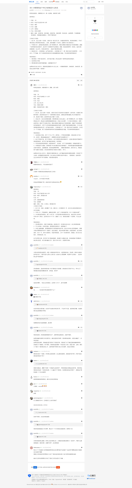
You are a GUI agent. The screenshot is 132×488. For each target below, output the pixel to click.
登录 (102, 1)
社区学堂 (51, 1)
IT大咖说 (75, 479)
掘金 (53, 479)
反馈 (54, 474)
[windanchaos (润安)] (31, 85)
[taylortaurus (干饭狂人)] (31, 162)
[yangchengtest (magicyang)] (31, 187)
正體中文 (39, 481)
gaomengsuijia (38, 398)
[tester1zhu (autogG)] (31, 169)
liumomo (36, 287)
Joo (34, 384)
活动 (63, 1)
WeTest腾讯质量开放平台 (42, 479)
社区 (37, 1)
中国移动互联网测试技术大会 (46, 474)
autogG (36, 169)
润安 (35, 85)
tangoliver (36, 391)
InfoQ (50, 479)
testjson (36, 351)
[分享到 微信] (97, 30)
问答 (42, 1)
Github (58, 474)
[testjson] (31, 351)
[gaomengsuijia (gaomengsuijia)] (31, 398)
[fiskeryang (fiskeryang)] (31, 447)
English (43, 481)
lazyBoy (36, 176)
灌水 (31, 8)
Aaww (35, 294)
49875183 (36, 301)
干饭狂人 (36, 162)
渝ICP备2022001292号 (45, 484)
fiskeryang (47, 10)
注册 (99, 1)
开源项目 (57, 1)
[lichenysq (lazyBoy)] (31, 176)
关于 (33, 474)
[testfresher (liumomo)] (31, 287)
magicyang (37, 186)
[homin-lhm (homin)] (31, 377)
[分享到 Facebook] (95, 30)
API (61, 474)
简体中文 (34, 481)
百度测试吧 (69, 479)
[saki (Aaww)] (31, 294)
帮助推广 (65, 474)
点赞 (81, 80)
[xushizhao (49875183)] (31, 301)
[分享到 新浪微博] (94, 30)
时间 (78, 80)
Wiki (67, 1)
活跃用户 (37, 474)
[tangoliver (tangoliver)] (31, 391)
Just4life (32, 10)
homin (35, 376)
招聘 (46, 1)
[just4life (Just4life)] (81, 8)
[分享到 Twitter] (92, 30)
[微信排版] (81, 75)
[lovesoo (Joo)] (31, 384)
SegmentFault (58, 479)
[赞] (82, 162)
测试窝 (64, 479)
